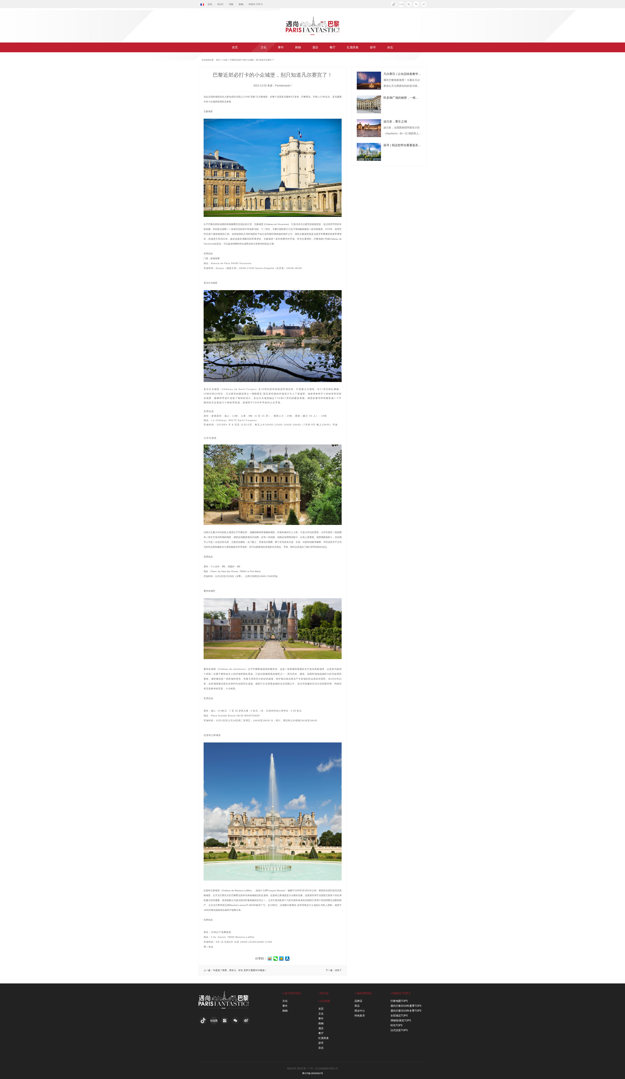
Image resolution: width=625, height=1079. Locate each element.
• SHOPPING (363, 993)
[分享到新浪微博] (423, 4)
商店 (357, 1005)
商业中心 (359, 1010)
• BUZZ (323, 993)
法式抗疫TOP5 (399, 1030)
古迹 (225, 60)
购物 (241, 4)
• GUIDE (324, 1001)
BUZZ (220, 4)
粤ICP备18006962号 (312, 1073)
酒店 (315, 47)
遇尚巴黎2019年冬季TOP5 (405, 1010)
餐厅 (332, 47)
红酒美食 (353, 47)
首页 (235, 47)
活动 (210, 4)
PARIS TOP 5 (256, 4)
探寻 (373, 47)
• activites (291, 993)
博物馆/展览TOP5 (400, 1020)
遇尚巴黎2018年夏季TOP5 (405, 1005)
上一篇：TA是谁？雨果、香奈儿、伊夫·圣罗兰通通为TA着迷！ (235, 970)
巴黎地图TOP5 (399, 1001)
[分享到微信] (416, 4)
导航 (231, 4)
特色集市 (359, 1015)
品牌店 (358, 1001)
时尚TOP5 (396, 1025)
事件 (281, 47)
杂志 (390, 47)
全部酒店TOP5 (399, 1015)
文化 (263, 47)
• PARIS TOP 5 (400, 993)
